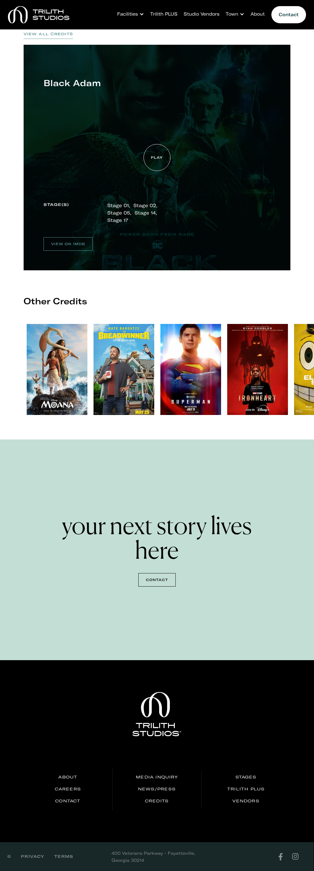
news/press (157, 789)
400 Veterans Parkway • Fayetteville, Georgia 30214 (153, 856)
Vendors (245, 801)
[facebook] (284, 856)
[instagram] (299, 856)
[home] (38, 14)
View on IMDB (68, 244)
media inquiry (157, 777)
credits (157, 801)
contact (157, 580)
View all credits (48, 34)
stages (246, 777)
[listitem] (57, 369)
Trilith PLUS (164, 14)
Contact (289, 14)
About (258, 14)
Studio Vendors (202, 14)
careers (68, 789)
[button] (129, 14)
